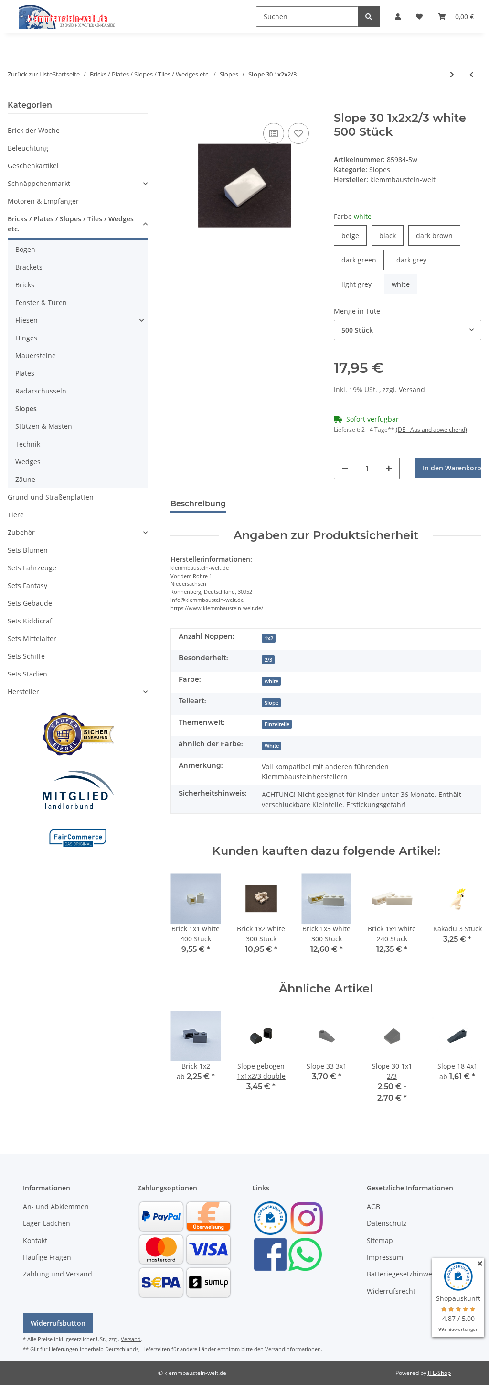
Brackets (29, 267)
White (272, 745)
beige (354, 235)
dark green (362, 259)
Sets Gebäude (30, 603)
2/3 (268, 659)
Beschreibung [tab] (198, 503)
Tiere (16, 514)
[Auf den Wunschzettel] (298, 133)
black (391, 235)
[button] (397, 16)
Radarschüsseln (40, 390)
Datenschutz (387, 1223)
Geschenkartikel (33, 165)
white (404, 284)
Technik (27, 443)
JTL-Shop (439, 1373)
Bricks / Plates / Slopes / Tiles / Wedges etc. (71, 223)
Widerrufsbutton (58, 1323)
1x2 (269, 638)
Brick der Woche (34, 130)
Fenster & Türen (41, 302)
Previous (186, 920)
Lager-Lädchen (46, 1223)
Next (466, 920)
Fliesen (26, 320)
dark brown (438, 235)
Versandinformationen (293, 1348)
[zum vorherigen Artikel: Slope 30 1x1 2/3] (471, 74)
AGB (373, 1206)
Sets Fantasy (27, 585)
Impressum (385, 1257)
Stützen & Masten (43, 426)
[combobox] (407, 330)
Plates (24, 373)
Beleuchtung (28, 148)
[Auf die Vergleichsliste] (273, 133)
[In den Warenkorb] (178, 106)
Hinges (26, 337)
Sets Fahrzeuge (32, 567)
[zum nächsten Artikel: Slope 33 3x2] (452, 74)
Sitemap (380, 1240)
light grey (360, 284)
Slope (271, 702)
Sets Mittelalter (32, 638)
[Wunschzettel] (419, 16)
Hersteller (23, 691)
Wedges (28, 461)
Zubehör (21, 532)
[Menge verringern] (344, 468)
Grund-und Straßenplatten (51, 497)
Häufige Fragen (47, 1257)
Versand (412, 389)
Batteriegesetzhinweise (404, 1273)
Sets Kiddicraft (31, 620)
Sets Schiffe (26, 656)
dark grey (415, 259)
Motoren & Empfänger (43, 201)
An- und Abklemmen (56, 1206)
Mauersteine (35, 355)
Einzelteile (277, 724)
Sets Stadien (27, 673)
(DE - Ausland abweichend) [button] (431, 429)
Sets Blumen (28, 550)
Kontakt (35, 1240)
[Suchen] (369, 16)
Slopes (379, 169)
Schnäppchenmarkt (39, 183)
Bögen (25, 249)
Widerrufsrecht (391, 1291)
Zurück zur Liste (30, 74)
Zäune (25, 479)
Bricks (24, 284)
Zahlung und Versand (57, 1273)
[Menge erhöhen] (388, 468)
